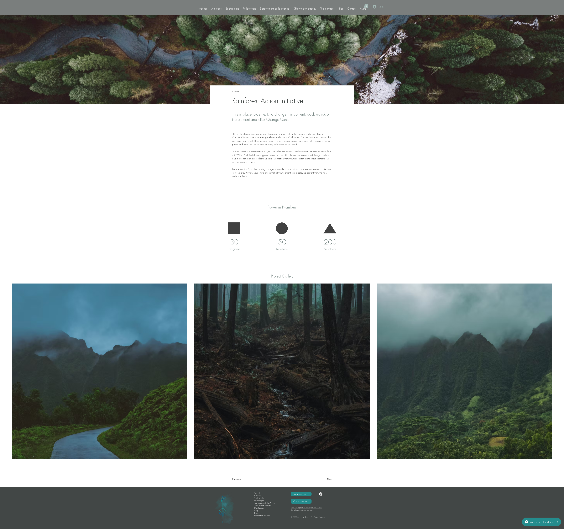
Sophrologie (259, 498)
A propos (257, 495)
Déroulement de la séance (264, 503)
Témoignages (259, 508)
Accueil (257, 493)
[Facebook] (321, 494)
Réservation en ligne (262, 515)
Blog (256, 510)
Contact (257, 513)
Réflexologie (259, 500)
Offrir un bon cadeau (262, 505)
